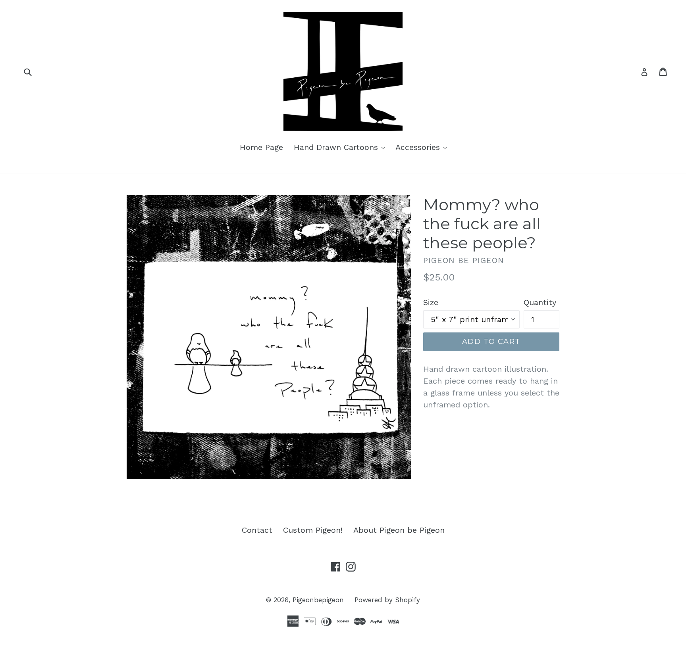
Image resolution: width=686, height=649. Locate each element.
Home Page (261, 147)
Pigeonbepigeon (318, 600)
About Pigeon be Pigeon (399, 530)
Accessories (423, 147)
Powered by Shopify (387, 600)
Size (430, 302)
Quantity (540, 302)
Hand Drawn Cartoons (341, 147)
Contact (257, 530)
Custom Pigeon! (313, 530)
